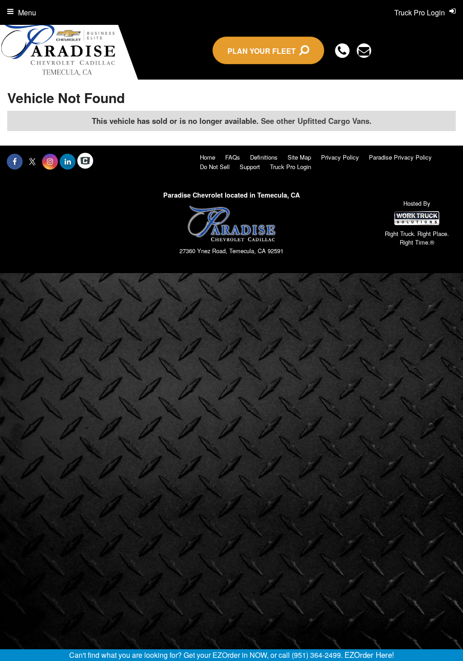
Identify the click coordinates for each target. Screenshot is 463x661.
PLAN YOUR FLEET (263, 51)
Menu (27, 12)
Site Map (299, 157)
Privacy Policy (340, 157)
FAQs (232, 157)
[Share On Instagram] (50, 161)
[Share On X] (32, 161)
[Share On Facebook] (15, 161)
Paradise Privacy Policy (400, 157)
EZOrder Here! (369, 654)
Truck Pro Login (290, 166)
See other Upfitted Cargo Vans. (316, 120)
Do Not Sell (215, 166)
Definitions (264, 157)
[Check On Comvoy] (85, 161)
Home (207, 157)
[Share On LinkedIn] (68, 161)
